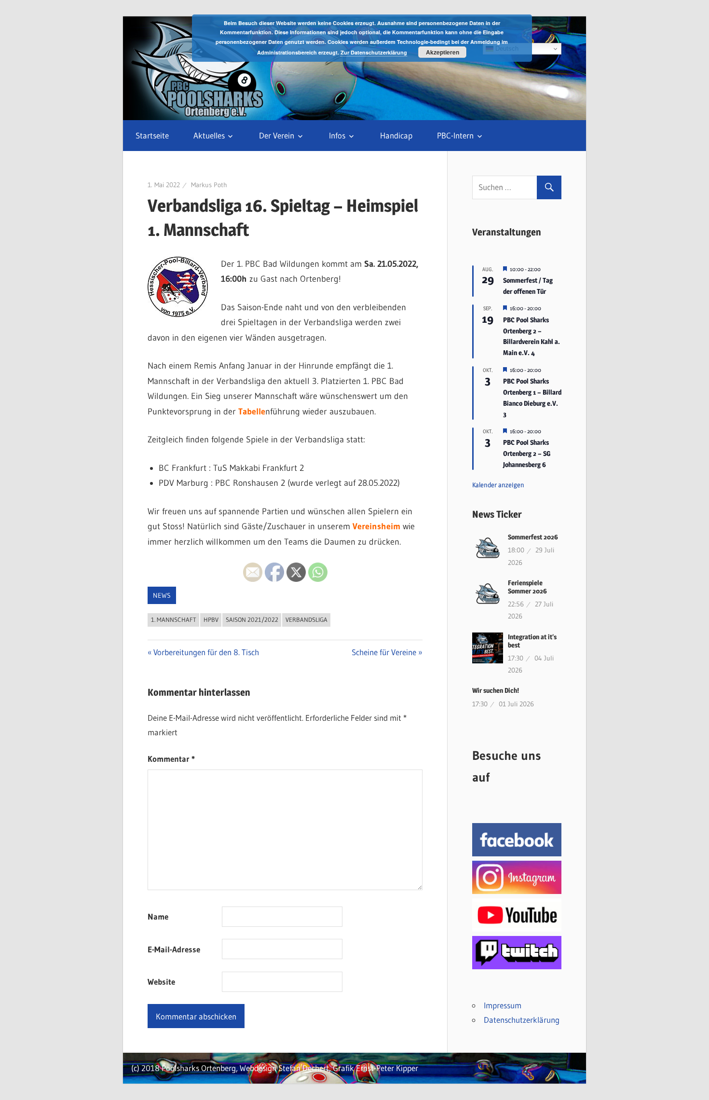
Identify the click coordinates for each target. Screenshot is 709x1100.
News (162, 595)
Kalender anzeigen (498, 485)
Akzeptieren (442, 52)
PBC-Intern (455, 135)
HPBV (211, 619)
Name (158, 916)
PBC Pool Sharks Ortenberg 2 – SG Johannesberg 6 (526, 453)
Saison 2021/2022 (252, 619)
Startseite (152, 135)
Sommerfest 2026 (533, 537)
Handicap (396, 135)
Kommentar (171, 759)
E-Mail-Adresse (174, 949)
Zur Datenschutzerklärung (374, 52)
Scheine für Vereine (384, 652)
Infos (337, 135)
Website (161, 981)
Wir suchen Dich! (495, 690)
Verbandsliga (306, 619)
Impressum (502, 1005)
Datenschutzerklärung (521, 1020)
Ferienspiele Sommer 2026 (527, 586)
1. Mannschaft (173, 619)
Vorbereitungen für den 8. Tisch (206, 652)
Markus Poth (209, 184)
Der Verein (276, 135)
